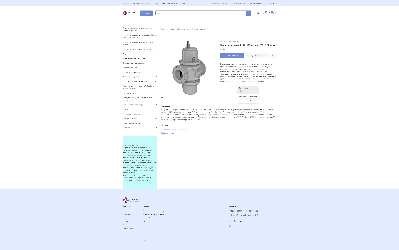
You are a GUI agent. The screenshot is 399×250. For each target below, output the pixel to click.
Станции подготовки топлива (134, 63)
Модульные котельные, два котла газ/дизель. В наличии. (137, 29)
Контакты (145, 3)
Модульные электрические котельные (137, 49)
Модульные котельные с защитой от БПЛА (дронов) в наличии (139, 36)
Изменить (243, 91)
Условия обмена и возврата (152, 218)
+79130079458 (270, 3)
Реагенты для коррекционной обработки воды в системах (138, 87)
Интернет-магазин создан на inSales (135, 241)
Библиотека (127, 128)
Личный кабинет (173, 3)
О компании (135, 3)
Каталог (126, 3)
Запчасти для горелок (131, 72)
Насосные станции (130, 68)
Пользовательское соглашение (153, 214)
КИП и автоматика (130, 119)
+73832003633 (256, 3)
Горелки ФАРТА (129, 93)
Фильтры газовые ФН (199, 29)
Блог (183, 3)
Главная (164, 29)
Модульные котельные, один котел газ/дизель (138, 43)
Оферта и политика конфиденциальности (157, 211)
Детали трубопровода (131, 77)
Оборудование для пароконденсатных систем (137, 99)
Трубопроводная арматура (133, 105)
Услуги (125, 109)
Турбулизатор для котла (132, 114)
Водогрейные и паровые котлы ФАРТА (137, 81)
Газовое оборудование (179, 29)
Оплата (162, 3)
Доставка (154, 3)
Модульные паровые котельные (135, 54)
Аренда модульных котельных (134, 58)
